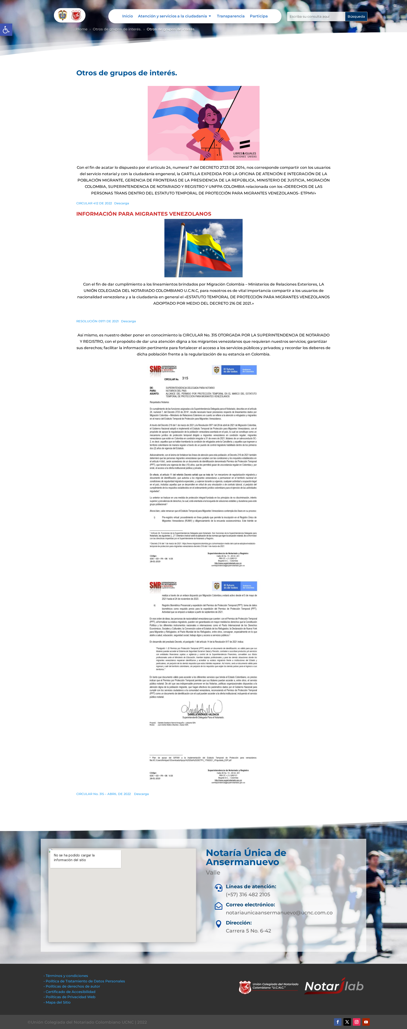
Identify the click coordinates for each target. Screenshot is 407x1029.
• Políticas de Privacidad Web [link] (69, 997)
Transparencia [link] (231, 16)
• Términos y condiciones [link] (66, 975)
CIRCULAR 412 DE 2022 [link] (94, 203)
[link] (6, 30)
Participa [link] (259, 16)
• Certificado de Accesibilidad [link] (69, 991)
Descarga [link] (121, 203)
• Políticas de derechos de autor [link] (72, 986)
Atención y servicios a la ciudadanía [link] (172, 16)
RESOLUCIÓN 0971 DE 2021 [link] (97, 321)
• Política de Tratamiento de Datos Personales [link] (84, 981)
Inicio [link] (127, 16)
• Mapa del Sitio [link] (58, 1002)
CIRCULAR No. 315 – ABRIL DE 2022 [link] (104, 794)
